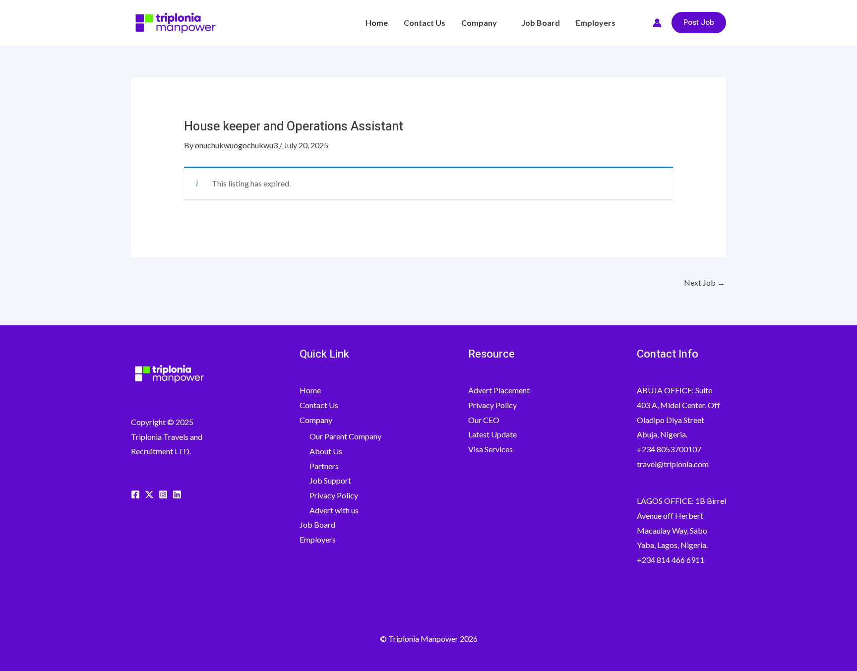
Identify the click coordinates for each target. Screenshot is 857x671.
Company (479, 22)
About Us (325, 451)
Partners (324, 466)
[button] (638, 22)
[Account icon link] (657, 22)
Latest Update (492, 434)
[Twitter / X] (149, 494)
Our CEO (483, 420)
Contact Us (424, 22)
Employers (595, 22)
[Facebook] (135, 494)
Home (377, 22)
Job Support (330, 480)
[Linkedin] (177, 494)
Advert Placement (499, 390)
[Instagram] (163, 494)
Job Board (541, 22)
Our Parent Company (345, 436)
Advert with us (334, 510)
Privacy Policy (333, 495)
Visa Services (490, 449)
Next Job (704, 282)
